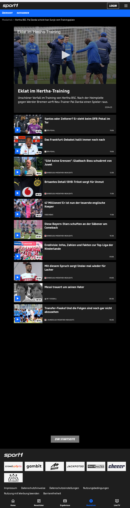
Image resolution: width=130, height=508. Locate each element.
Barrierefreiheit (52, 493)
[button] (65, 54)
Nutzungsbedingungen (96, 488)
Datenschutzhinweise (33, 488)
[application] (65, 55)
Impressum (10, 488)
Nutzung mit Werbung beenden (21, 493)
